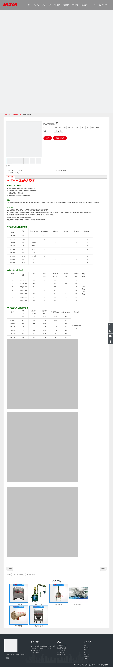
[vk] (11, 658)
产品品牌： (59, 170)
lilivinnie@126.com (37, 650)
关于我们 (36, 5)
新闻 (49, 5)
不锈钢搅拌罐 (58, 604)
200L (60, 127)
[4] (10, 645)
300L (64, 127)
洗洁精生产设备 (30, 574)
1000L (77, 127)
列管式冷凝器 (19, 626)
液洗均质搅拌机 (18, 574)
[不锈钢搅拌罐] (58, 593)
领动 (107, 665)
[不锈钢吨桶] (18, 593)
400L (69, 127)
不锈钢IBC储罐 (39, 626)
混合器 (9, 574)
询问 (47, 138)
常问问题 (75, 5)
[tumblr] (8, 658)
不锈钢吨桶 (19, 604)
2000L (82, 127)
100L (56, 127)
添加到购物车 (60, 138)
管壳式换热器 (61, 650)
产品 (43, 5)
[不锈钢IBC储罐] (38, 615)
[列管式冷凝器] (18, 615)
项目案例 (57, 5)
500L (73, 127)
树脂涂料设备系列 (62, 646)
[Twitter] (6, 658)
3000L (87, 127)
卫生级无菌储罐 (61, 648)
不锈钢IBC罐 (60, 652)
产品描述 (10, 177)
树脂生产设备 (38, 604)
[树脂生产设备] (38, 593)
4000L (92, 127)
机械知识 (66, 5)
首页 (29, 5)
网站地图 (99, 665)
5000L (97, 127)
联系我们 (84, 5)
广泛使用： (11, 173)
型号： (10, 170)
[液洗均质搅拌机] (78, 593)
